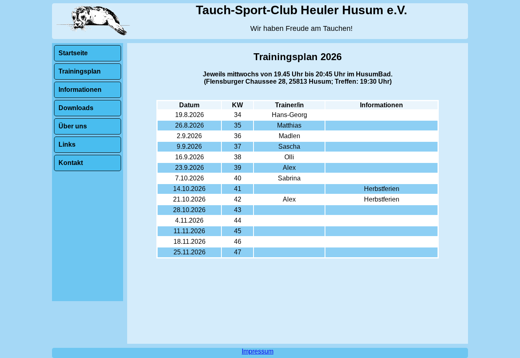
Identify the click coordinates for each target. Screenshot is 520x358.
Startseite (73, 53)
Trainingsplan (79, 71)
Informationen (80, 89)
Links (67, 144)
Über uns (72, 126)
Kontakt (70, 162)
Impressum (257, 351)
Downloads (75, 107)
